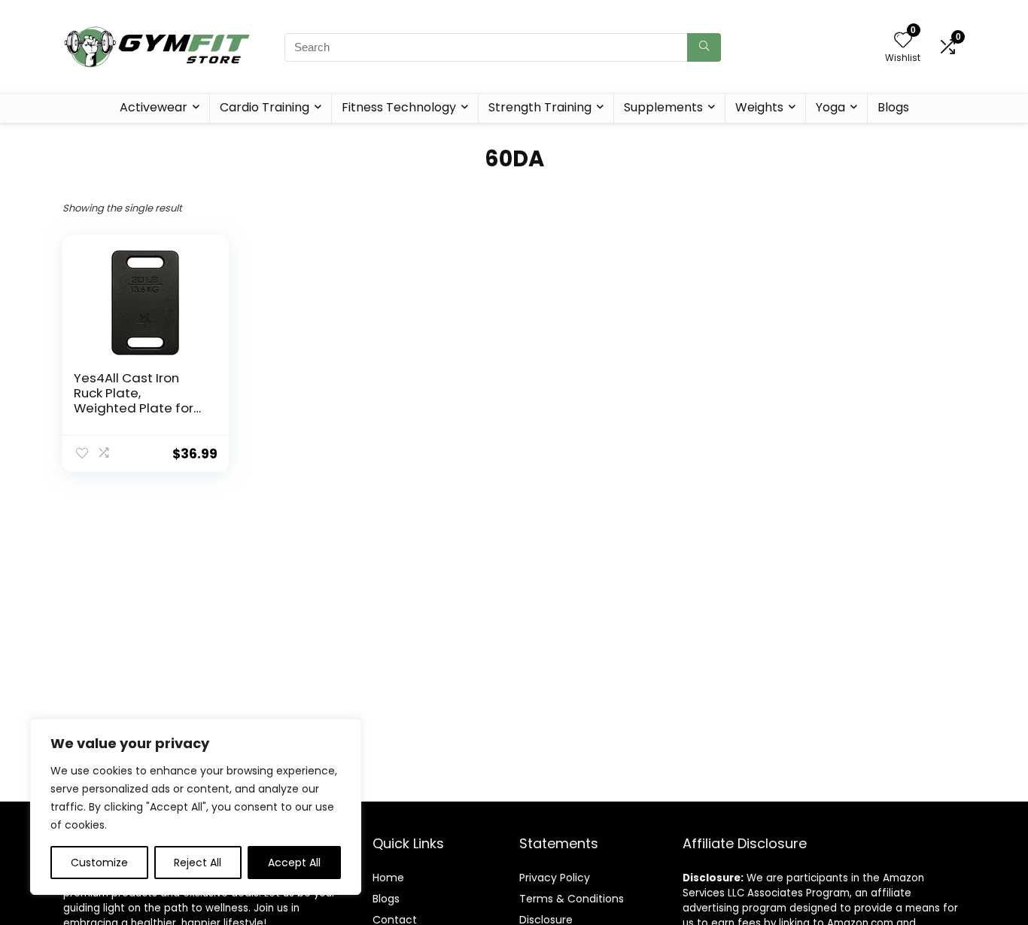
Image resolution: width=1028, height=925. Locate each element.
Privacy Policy (554, 877)
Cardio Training (264, 107)
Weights (759, 107)
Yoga (830, 107)
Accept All (294, 862)
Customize (99, 862)
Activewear (153, 107)
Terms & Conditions (571, 898)
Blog (383, 898)
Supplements (663, 107)
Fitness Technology (399, 107)
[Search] (704, 47)
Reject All (197, 862)
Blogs (893, 107)
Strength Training (540, 107)
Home (388, 877)
